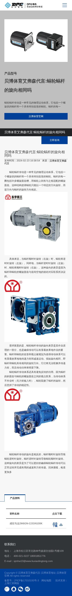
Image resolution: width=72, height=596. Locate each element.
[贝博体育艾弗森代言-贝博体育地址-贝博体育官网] (23, 5)
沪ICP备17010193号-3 (26, 580)
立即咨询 (54, 140)
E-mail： (9, 561)
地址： (8, 550)
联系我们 (10, 544)
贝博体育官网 (36, 116)
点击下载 (55, 524)
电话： (8, 556)
